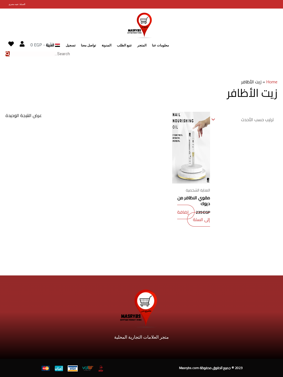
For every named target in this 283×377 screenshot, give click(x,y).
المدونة (106, 45)
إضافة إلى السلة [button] (193, 215)
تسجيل (70, 45)
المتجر (141, 45)
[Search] (8, 53)
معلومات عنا (160, 45)
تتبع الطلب (124, 45)
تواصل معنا (88, 45)
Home (271, 82)
